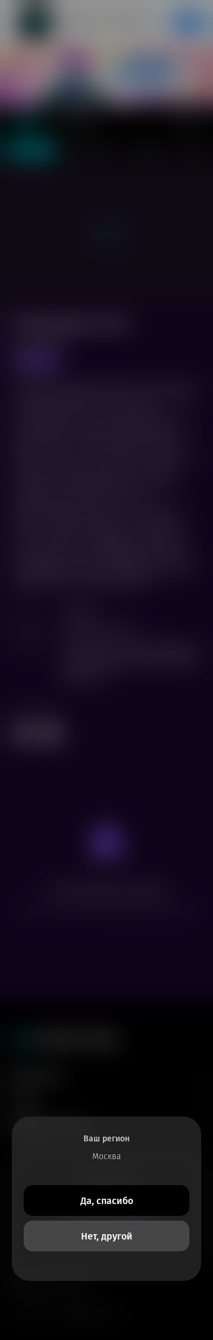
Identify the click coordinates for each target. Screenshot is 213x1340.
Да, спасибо (106, 1200)
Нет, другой (107, 1236)
